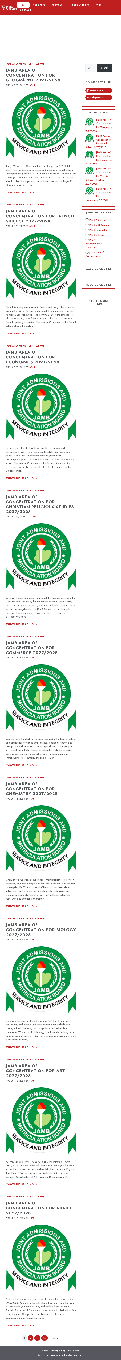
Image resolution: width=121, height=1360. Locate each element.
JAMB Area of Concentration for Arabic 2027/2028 (39, 1208)
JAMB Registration (98, 230)
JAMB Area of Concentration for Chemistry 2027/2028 (32, 789)
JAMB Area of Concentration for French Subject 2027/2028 (40, 216)
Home (23, 5)
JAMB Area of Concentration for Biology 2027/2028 (41, 930)
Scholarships (81, 5)
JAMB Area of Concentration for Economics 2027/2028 (32, 357)
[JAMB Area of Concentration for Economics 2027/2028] (89, 155)
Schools (57, 5)
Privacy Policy (58, 1350)
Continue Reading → (21, 192)
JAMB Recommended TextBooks (93, 243)
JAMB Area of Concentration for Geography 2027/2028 (33, 75)
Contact (25, 10)
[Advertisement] (60, 35)
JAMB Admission (98, 220)
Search (104, 67)
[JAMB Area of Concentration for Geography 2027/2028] (89, 122)
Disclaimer (73, 1350)
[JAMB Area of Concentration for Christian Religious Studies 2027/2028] (89, 171)
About (45, 1350)
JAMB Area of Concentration (25, 63)
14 (45, 1338)
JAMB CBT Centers (99, 225)
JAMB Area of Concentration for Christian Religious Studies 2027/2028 (40, 504)
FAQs (99, 5)
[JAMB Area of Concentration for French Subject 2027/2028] (89, 138)
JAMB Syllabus (96, 235)
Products (39, 5)
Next (54, 1338)
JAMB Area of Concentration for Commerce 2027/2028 (32, 648)
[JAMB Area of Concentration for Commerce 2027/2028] (89, 191)
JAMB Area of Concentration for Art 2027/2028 (35, 1071)
